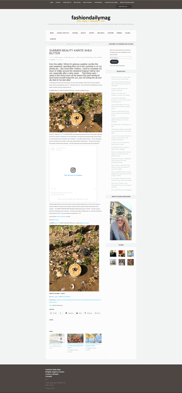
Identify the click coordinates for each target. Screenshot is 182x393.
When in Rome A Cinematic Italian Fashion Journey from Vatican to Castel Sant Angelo (120, 167)
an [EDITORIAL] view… (59, 44)
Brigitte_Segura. (54, 296)
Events (91, 33)
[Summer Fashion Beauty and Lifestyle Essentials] (93, 338)
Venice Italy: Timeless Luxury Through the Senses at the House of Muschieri (121, 185)
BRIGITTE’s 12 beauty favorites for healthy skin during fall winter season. (75, 345)
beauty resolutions (61, 216)
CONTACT (58, 2)
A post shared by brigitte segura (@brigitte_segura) (73, 199)
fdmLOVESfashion (86, 300)
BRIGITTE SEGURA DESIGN (127, 2)
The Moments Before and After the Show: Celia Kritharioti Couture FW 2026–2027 (120, 83)
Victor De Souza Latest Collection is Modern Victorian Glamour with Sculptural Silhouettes (121, 137)
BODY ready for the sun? (55, 344)
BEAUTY (83, 33)
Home (50, 44)
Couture (111, 33)
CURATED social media (111, 2)
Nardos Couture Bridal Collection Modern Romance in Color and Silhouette (120, 119)
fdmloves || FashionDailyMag (63, 300)
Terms (53, 388)
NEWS (52, 33)
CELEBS (127, 33)
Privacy (48, 388)
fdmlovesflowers (96, 300)
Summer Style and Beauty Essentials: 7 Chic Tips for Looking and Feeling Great (121, 100)
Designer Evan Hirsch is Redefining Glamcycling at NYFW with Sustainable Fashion (121, 160)
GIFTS (95, 57)
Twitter (51, 305)
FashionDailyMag (65, 296)
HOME (51, 2)
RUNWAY (119, 33)
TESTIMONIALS (98, 2)
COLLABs (82, 57)
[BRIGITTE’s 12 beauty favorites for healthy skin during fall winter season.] (75, 338)
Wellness (100, 33)
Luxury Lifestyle (63, 33)
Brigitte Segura (58, 57)
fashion (75, 33)
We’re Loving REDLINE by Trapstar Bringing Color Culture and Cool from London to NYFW (121, 173)
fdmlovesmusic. (53, 302)
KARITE (62, 134)
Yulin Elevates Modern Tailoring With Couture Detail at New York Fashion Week (121, 131)
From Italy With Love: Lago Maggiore (121, 190)
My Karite (56, 219)
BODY (77, 57)
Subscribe (114, 61)
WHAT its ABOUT (87, 2)
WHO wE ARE (77, 2)
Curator (53, 39)
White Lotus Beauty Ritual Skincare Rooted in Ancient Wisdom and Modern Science (121, 154)
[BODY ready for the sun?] (57, 338)
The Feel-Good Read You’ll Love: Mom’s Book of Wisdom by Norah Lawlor (120, 106)
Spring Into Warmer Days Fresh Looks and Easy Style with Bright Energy (120, 113)
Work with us (67, 2)
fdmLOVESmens (76, 300)
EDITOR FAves (89, 57)
